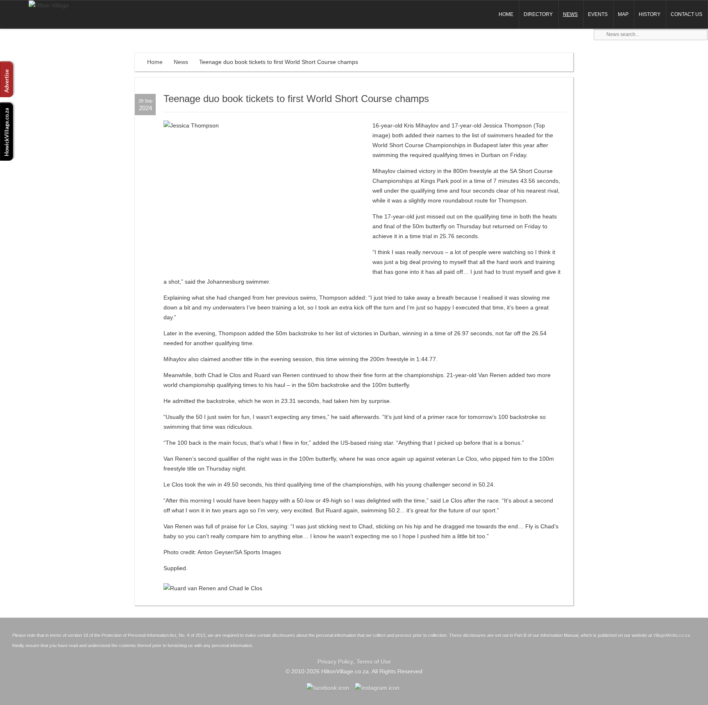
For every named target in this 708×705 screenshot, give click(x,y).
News (570, 14)
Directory (538, 14)
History (649, 14)
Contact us (686, 14)
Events (598, 14)
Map (623, 14)
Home (506, 14)
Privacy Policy (335, 661)
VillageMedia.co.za (671, 635)
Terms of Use (373, 661)
